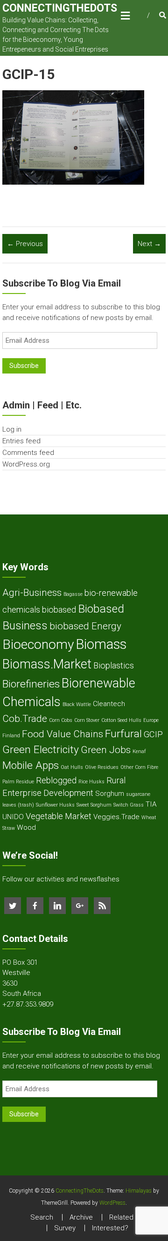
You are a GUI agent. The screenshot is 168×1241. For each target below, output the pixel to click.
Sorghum (109, 793)
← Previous (25, 244)
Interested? (110, 1228)
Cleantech (109, 704)
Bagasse (73, 594)
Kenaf (139, 751)
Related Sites (130, 1217)
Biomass (101, 644)
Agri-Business (32, 592)
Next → (149, 244)
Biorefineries (31, 684)
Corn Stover (86, 720)
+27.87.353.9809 (27, 1004)
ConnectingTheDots (59, 8)
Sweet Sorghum (94, 805)
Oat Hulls (72, 767)
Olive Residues (102, 767)
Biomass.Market (46, 664)
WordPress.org (26, 464)
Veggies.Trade (116, 817)
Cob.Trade (24, 718)
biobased (59, 609)
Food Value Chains (62, 734)
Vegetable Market (58, 816)
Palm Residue (18, 782)
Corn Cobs (60, 720)
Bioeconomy (38, 644)
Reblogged (56, 780)
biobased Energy (85, 626)
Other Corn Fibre (139, 767)
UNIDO (13, 817)
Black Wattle (77, 704)
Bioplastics (113, 665)
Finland (11, 736)
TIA (151, 804)
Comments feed (28, 452)
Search (41, 1217)
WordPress (112, 1203)
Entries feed (21, 441)
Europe (151, 720)
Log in (11, 429)
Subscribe (24, 365)
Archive (81, 1217)
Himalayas (139, 1191)
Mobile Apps (30, 765)
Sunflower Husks (55, 805)
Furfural (123, 733)
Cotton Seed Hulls (121, 720)
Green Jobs (106, 749)
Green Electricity (40, 749)
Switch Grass (128, 805)
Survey (65, 1228)
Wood (26, 827)
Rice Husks (91, 782)
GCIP (153, 734)
